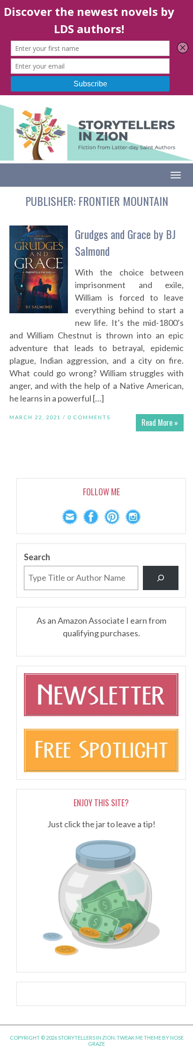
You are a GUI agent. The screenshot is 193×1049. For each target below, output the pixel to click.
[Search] (160, 578)
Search (37, 557)
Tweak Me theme (139, 1038)
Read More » (159, 422)
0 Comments (89, 417)
